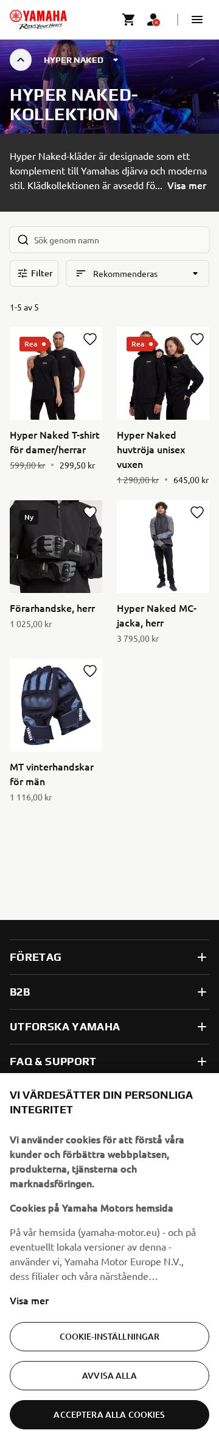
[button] (197, 19)
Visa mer (29, 1300)
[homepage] (38, 20)
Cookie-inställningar (110, 1336)
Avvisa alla (109, 1375)
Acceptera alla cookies (109, 1414)
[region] (109, 1258)
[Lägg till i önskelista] (90, 339)
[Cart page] (129, 19)
